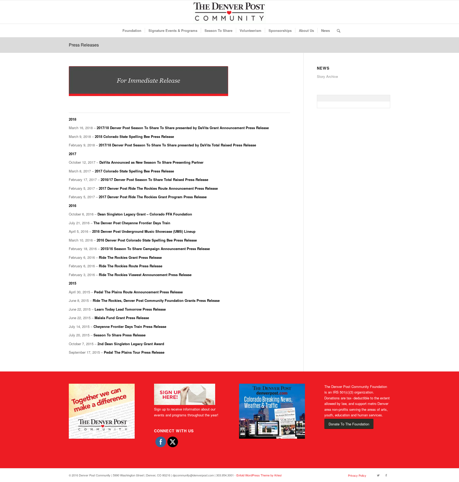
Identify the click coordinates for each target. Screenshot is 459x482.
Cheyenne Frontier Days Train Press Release (130, 326)
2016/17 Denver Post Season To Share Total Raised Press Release (154, 179)
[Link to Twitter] (378, 475)
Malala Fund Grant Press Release (122, 317)
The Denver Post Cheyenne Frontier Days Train (132, 222)
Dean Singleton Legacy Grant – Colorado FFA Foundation (144, 214)
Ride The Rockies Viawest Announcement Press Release (145, 274)
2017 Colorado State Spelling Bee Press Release (134, 171)
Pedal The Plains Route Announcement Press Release (138, 291)
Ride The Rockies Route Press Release (130, 265)
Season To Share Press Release (120, 334)
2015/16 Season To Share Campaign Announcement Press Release (155, 248)
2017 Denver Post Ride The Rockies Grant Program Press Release (153, 196)
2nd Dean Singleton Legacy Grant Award (130, 343)
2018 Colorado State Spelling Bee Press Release (134, 136)
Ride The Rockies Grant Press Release (130, 257)
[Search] (336, 30)
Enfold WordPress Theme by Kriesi (259, 475)
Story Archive (327, 76)
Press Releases (84, 45)
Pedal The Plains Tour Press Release (134, 352)
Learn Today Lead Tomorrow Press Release (130, 309)
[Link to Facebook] (386, 475)
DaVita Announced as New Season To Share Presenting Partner (151, 162)
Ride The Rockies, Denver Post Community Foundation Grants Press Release (156, 300)
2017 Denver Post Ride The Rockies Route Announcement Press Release (158, 188)
